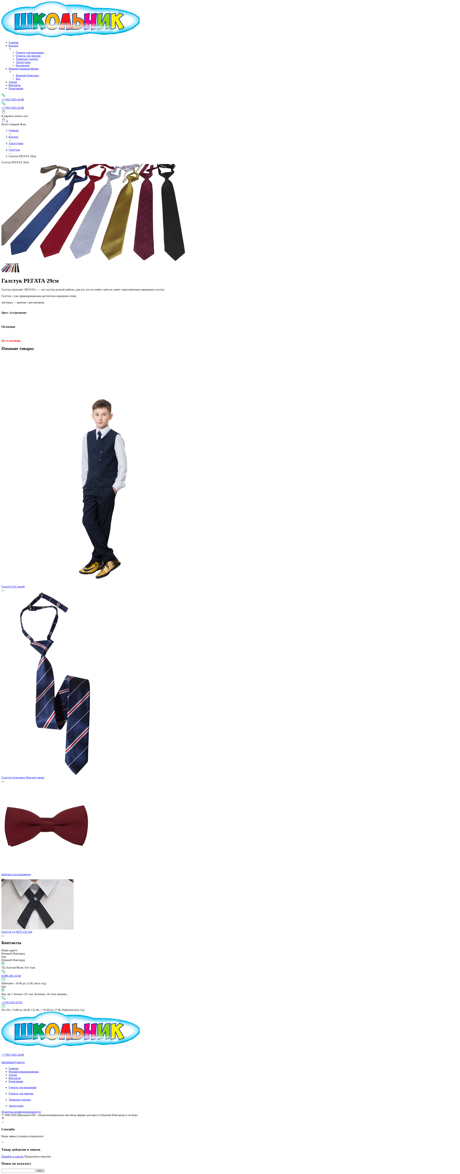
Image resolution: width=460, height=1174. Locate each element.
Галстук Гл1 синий (13, 586)
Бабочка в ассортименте (16, 874)
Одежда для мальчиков (30, 52)
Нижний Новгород (27, 75)
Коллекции (22, 65)
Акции (13, 81)
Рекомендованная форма (24, 68)
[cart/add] (2, 590)
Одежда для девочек (28, 55)
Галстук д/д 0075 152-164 (16, 931)
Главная (13, 42)
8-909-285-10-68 (11, 975)
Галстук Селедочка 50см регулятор (22, 777)
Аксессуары (23, 62)
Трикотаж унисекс (27, 58)
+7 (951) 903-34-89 (12, 99)
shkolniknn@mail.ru (13, 1062)
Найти (40, 1170)
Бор (18, 78)
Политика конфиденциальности (21, 1111)
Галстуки (14, 149)
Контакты (15, 85)
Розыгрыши (16, 88)
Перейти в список (12, 1156)
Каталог (14, 45)
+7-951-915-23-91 (11, 1002)
